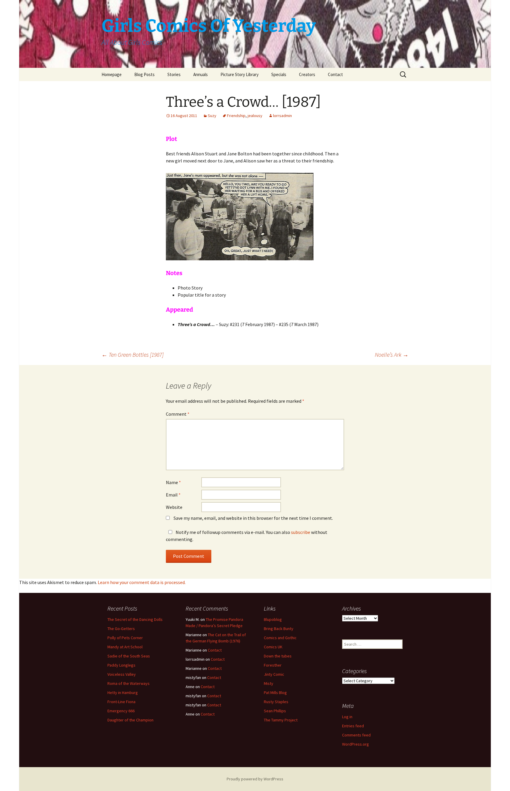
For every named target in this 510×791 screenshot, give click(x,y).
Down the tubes (278, 656)
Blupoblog (273, 619)
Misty (268, 683)
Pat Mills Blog (275, 692)
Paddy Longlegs (121, 665)
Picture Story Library (239, 74)
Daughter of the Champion (130, 720)
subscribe (300, 532)
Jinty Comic (274, 674)
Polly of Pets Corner (125, 637)
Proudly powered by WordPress (255, 779)
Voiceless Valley (121, 674)
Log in (347, 716)
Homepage (112, 74)
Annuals (200, 74)
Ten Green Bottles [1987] (133, 354)
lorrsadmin (282, 115)
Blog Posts (144, 74)
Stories (174, 74)
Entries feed (353, 725)
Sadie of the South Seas (128, 656)
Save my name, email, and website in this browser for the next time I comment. (253, 518)
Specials (278, 74)
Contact (335, 74)
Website (174, 507)
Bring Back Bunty (278, 628)
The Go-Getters (121, 628)
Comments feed (356, 735)
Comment (177, 414)
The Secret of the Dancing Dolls (135, 619)
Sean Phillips (275, 710)
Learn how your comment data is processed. (142, 582)
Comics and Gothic (280, 637)
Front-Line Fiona (121, 701)
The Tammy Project (281, 720)
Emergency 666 (121, 710)
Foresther (273, 665)
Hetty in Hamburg (122, 692)
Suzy (212, 115)
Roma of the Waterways (128, 683)
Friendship (236, 115)
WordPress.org (355, 744)
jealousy (255, 115)
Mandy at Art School (125, 646)
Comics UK (273, 646)
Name (173, 482)
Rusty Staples (276, 701)
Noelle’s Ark (391, 354)
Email (173, 495)
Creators (307, 74)
